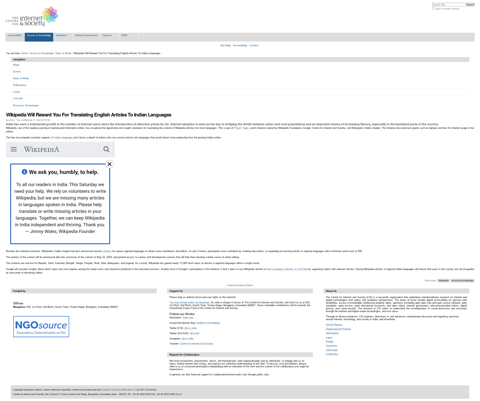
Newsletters (332, 333)
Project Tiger (241, 128)
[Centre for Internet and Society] (33, 16)
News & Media (63, 53)
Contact (253, 45)
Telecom (107, 35)
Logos (329, 337)
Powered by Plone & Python (240, 285)
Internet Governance (86, 35)
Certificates (332, 354)
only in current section (447, 8)
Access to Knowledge (39, 35)
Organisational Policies (338, 329)
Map (178, 394)
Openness (61, 35)
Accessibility (15, 35)
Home (24, 53)
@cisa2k (195, 333)
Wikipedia (444, 280)
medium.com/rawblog (208, 322)
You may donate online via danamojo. (190, 302)
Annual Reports (334, 324)
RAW (124, 35)
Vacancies (331, 345)
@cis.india (187, 338)
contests (106, 251)
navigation (19, 59)
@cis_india (190, 328)
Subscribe (187, 317)
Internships (332, 350)
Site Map (225, 45)
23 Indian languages (62, 137)
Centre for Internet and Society (196, 343)
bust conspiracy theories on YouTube (287, 269)
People (329, 341)
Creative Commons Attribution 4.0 (119, 389)
